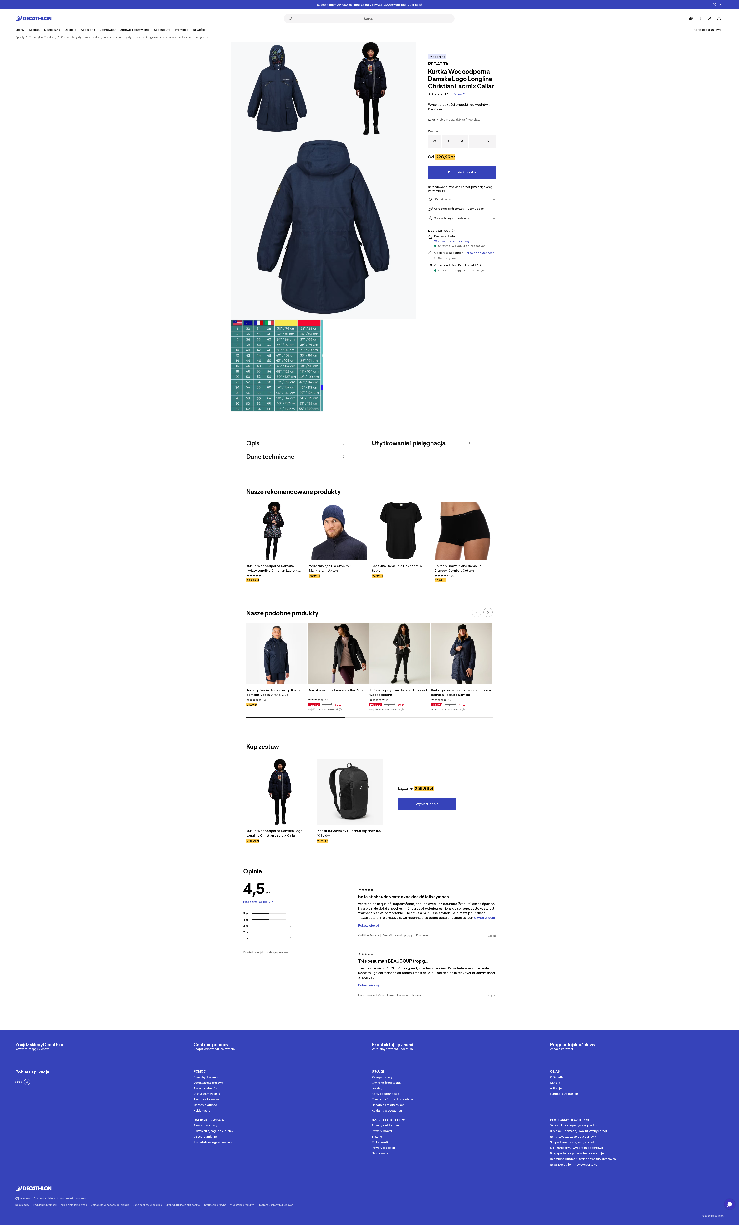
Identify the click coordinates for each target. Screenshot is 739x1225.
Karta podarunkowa (707, 29)
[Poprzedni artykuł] (476, 612)
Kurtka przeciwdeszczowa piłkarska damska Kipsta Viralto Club (274, 692)
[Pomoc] (700, 18)
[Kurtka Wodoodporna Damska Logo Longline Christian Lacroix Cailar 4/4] (277, 365)
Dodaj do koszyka (462, 172)
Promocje (181, 29)
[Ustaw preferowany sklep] (691, 18)
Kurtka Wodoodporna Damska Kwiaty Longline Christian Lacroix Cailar (272, 568)
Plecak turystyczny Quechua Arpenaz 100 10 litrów (349, 833)
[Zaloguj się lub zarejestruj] (709, 18)
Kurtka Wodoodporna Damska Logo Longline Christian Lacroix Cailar (274, 833)
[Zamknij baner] (720, 5)
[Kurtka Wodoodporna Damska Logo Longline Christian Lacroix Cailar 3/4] (323, 227)
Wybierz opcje (427, 804)
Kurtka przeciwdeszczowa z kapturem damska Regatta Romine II (461, 692)
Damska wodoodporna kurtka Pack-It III (337, 692)
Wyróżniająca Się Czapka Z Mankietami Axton (330, 568)
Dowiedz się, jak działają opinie (263, 952)
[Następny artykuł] (488, 612)
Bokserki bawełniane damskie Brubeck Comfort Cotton (458, 568)
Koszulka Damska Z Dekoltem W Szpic (397, 568)
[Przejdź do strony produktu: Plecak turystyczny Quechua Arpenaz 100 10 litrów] (350, 792)
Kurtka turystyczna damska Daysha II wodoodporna (399, 692)
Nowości (199, 29)
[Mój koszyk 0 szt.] (719, 18)
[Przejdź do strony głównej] (33, 18)
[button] (340, 709)
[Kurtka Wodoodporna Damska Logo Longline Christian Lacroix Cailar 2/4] (277, 88)
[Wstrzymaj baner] (714, 5)
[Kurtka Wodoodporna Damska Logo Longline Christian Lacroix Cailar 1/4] (369, 88)
